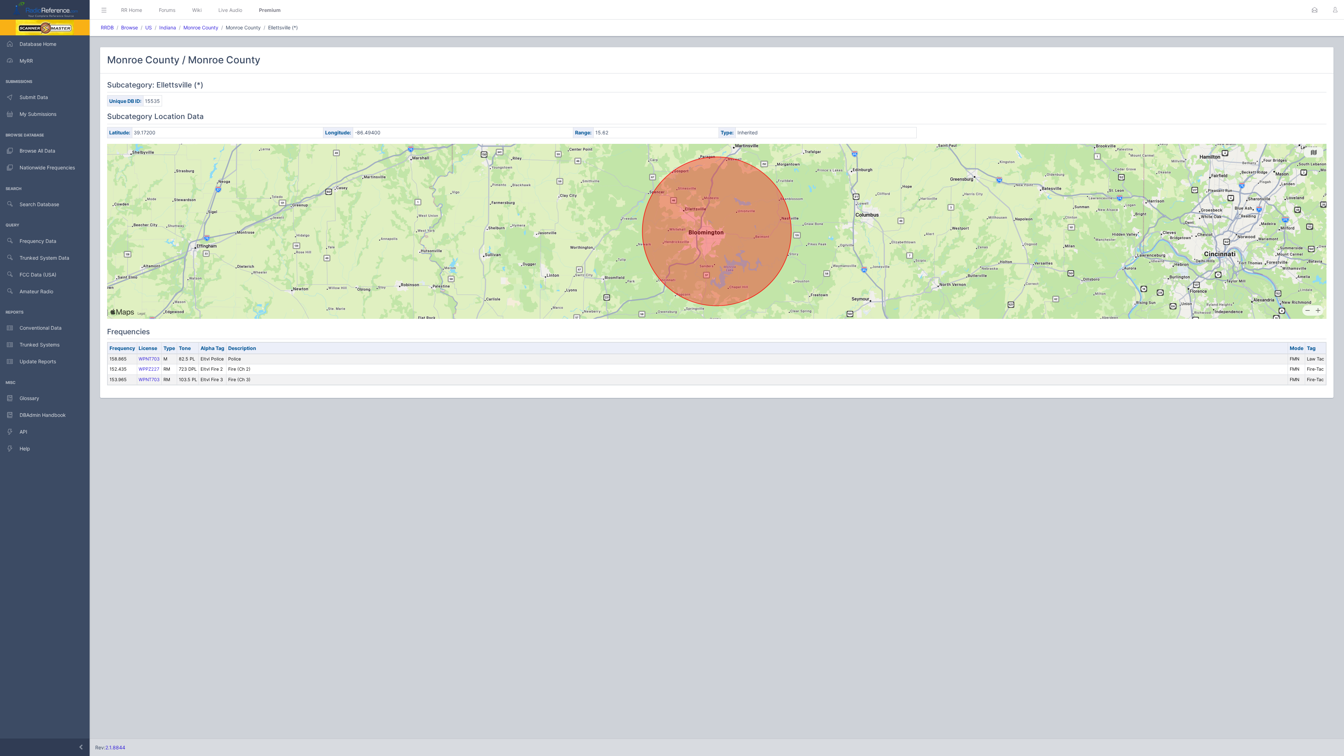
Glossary (29, 398)
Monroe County (200, 27)
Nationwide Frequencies (47, 167)
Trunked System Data (44, 258)
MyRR (26, 61)
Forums (167, 10)
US (148, 27)
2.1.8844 (115, 747)
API (23, 432)
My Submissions (38, 114)
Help (25, 448)
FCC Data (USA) (38, 275)
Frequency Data (38, 241)
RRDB (107, 27)
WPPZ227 (149, 369)
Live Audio (230, 10)
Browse (129, 27)
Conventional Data (41, 328)
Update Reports (38, 361)
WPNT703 (149, 359)
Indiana (167, 27)
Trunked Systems (39, 345)
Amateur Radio (36, 291)
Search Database (39, 204)
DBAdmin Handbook (43, 415)
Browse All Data (37, 151)
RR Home (131, 10)
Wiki (197, 10)
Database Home (38, 44)
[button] (1314, 10)
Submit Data (34, 97)
